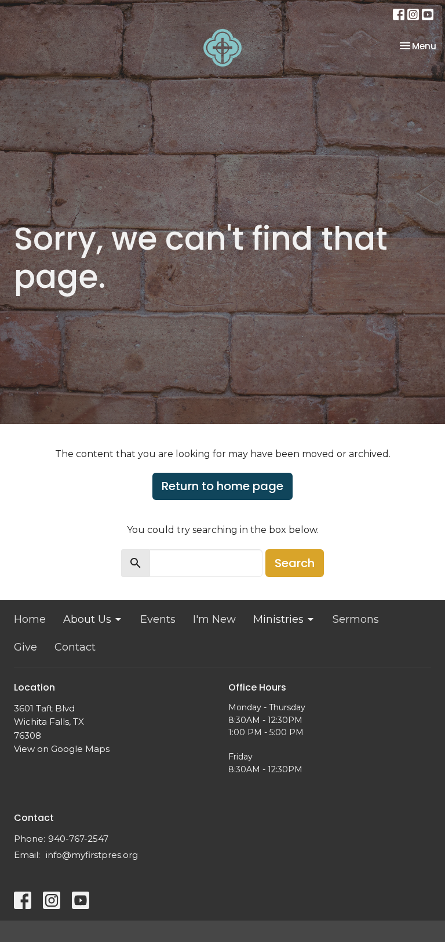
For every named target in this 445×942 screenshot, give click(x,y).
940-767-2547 (78, 838)
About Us (87, 619)
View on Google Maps (62, 748)
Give (25, 647)
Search (295, 563)
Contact (75, 647)
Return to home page (222, 486)
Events (158, 619)
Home (30, 619)
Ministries (278, 619)
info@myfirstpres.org (92, 854)
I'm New (214, 619)
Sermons (356, 619)
